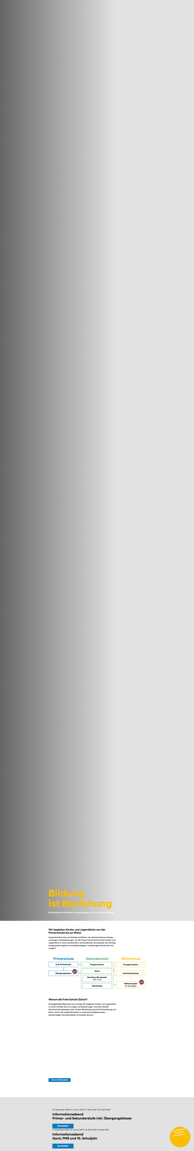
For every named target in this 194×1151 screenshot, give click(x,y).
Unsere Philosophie (59, 1080)
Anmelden (63, 1126)
